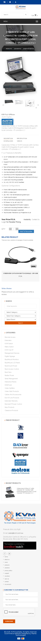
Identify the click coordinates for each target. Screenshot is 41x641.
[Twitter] (9, 553)
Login (4, 222)
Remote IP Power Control (13, 404)
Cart (34, 15)
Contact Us (4, 2)
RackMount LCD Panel (12, 363)
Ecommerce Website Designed (17, 634)
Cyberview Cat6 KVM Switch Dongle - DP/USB (20, 273)
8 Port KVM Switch (28, 48)
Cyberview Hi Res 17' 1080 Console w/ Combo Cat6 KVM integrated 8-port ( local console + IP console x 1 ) (26, 491)
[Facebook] (4, 553)
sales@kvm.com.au (15, 533)
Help (10, 2)
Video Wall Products (12, 391)
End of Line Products (12, 398)
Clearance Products (11, 410)
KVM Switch (17, 48)
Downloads (8, 141)
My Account (15, 2)
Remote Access (10, 337)
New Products (9, 407)
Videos (19, 141)
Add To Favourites (26, 231)
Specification (22, 138)
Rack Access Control (12, 369)
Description (8, 138)
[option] (8, 101)
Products (9, 48)
